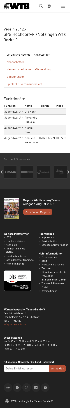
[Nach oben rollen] (63, 401)
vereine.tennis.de (16, 256)
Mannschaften (16, 61)
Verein (28, 54)
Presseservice (49, 256)
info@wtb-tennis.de (15, 324)
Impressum (47, 237)
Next (68, 172)
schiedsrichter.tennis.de (20, 259)
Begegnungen (16, 76)
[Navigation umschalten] (63, 6)
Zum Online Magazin (37, 212)
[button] (7, 400)
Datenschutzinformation (54, 244)
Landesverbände (15, 240)
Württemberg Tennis (52, 264)
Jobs (44, 260)
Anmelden (57, 368)
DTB (8, 237)
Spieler (24, 84)
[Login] (49, 6)
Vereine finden (49, 290)
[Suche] (41, 6)
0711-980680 (14, 320)
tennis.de (11, 244)
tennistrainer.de (15, 263)
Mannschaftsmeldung (29, 69)
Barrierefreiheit (49, 240)
